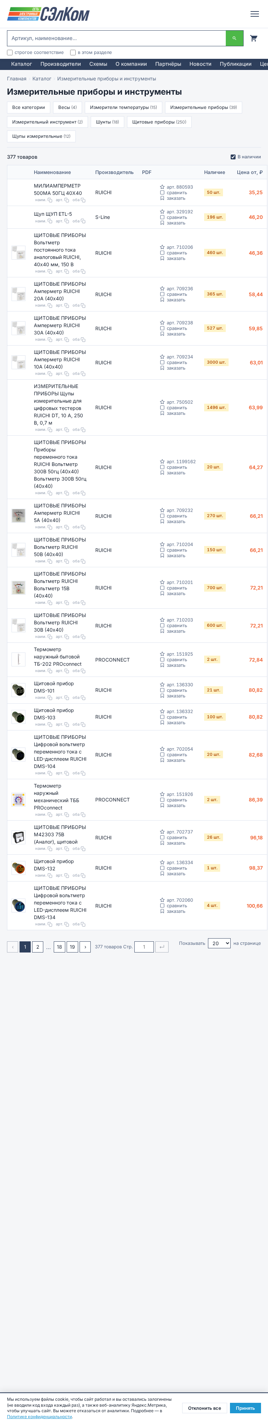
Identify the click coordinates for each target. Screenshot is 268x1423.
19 (72, 947)
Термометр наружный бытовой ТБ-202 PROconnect (58, 656)
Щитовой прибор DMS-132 (54, 864)
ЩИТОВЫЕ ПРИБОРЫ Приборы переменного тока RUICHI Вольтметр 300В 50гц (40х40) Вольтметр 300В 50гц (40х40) (60, 464)
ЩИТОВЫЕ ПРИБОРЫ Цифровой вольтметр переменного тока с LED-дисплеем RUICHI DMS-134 (60, 902)
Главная (17, 78)
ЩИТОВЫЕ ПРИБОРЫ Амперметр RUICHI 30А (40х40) (60, 325)
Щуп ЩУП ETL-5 (53, 214)
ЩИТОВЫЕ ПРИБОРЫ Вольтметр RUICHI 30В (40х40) (60, 622)
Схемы (98, 64)
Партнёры (168, 64)
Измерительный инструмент (47, 122)
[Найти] (234, 38)
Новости (200, 64)
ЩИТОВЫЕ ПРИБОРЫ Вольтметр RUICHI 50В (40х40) (60, 547)
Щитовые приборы (159, 122)
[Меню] (254, 14)
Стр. (128, 946)
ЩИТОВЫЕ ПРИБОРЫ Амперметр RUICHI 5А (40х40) (60, 513)
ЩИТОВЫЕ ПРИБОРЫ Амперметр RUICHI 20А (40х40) (60, 291)
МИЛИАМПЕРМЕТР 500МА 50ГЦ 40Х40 (58, 189)
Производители (60, 64)
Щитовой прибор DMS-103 (54, 713)
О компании (131, 64)
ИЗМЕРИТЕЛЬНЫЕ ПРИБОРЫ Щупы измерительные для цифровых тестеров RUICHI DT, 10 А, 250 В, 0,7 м (58, 404)
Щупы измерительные (41, 136)
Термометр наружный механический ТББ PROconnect (56, 797)
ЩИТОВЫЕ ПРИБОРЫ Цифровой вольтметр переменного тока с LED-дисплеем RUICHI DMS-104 (60, 751)
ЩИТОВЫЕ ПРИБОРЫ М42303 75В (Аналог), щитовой (60, 834)
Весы (67, 107)
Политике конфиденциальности (39, 1416)
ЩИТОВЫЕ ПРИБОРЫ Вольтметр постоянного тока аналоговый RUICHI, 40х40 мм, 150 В (60, 249)
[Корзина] (253, 38)
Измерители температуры (123, 107)
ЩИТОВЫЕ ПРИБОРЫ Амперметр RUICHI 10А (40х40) (60, 359)
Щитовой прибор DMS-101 (54, 687)
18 (59, 947)
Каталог (21, 64)
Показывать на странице (220, 943)
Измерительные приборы (203, 107)
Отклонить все (204, 1408)
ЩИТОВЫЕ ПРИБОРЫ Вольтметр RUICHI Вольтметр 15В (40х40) (60, 585)
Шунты (107, 122)
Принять (245, 1408)
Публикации (236, 64)
